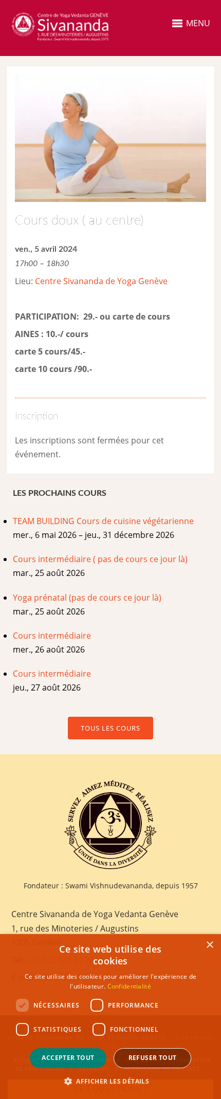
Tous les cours (110, 728)
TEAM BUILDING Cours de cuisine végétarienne (103, 521)
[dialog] (110, 1016)
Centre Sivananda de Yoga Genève (101, 281)
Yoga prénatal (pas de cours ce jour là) (87, 597)
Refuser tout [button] (152, 1057)
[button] (110, 1081)
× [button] (209, 945)
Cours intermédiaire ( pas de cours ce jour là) (100, 559)
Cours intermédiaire (52, 635)
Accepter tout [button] (68, 1057)
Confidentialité (129, 986)
